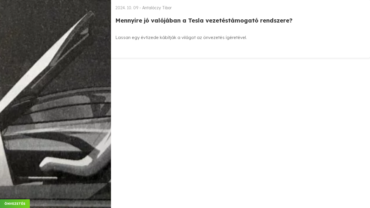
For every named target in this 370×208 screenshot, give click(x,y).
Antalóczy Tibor (157, 7)
